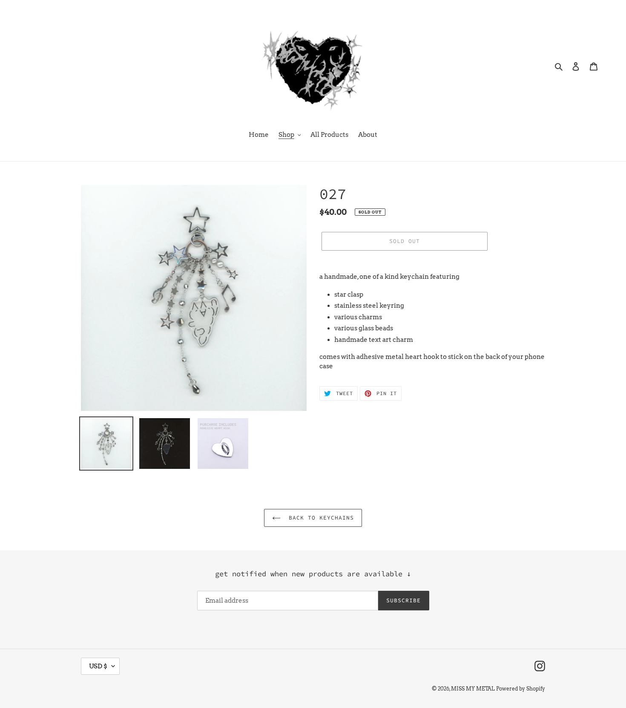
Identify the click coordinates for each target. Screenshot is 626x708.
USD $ (98, 666)
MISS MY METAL (473, 688)
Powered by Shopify (520, 688)
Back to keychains (319, 517)
